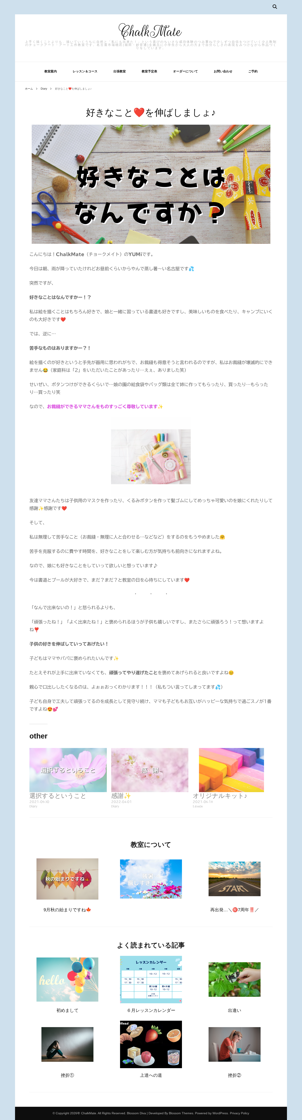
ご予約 (253, 71)
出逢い (234, 1010)
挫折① (67, 1075)
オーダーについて (185, 71)
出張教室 (119, 71)
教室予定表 (149, 71)
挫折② (234, 1075)
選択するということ (58, 795)
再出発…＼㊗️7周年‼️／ (234, 909)
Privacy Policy (239, 1113)
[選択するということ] (68, 770)
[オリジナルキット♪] (231, 770)
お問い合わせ (223, 71)
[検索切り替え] (275, 6)
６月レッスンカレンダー (151, 1010)
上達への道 (151, 1075)
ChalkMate (151, 32)
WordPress (220, 1113)
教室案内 (50, 71)
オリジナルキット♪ (220, 795)
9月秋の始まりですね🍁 (67, 909)
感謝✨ (121, 795)
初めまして (67, 1010)
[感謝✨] (150, 770)
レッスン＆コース (85, 71)
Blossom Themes (181, 1113)
